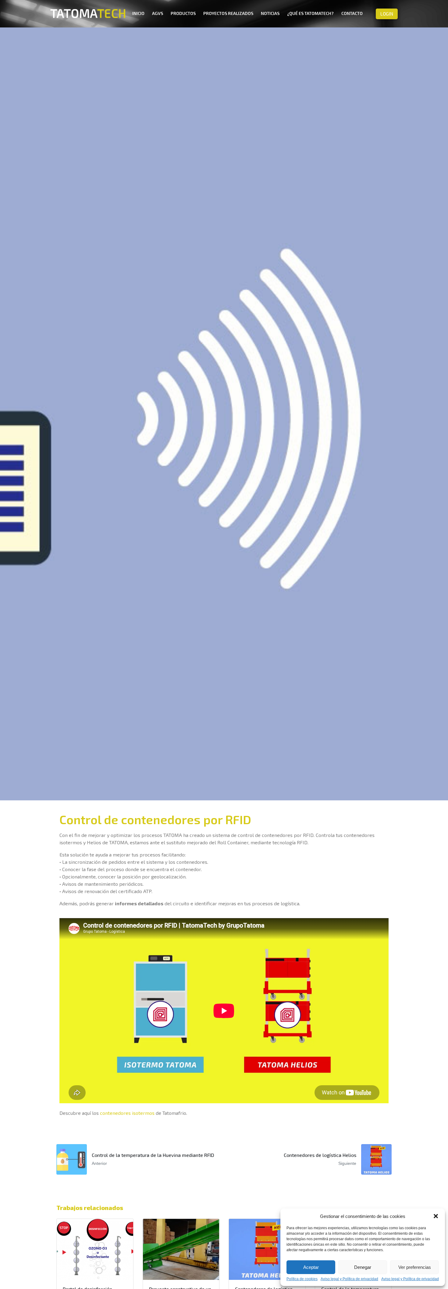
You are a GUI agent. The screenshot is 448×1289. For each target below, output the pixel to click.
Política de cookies (302, 1279)
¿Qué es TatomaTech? (310, 13)
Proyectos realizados (228, 13)
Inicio (138, 13)
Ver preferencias (414, 1267)
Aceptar (311, 1267)
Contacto (352, 13)
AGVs (157, 13)
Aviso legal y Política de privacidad (349, 1279)
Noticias (270, 13)
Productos (183, 13)
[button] (436, 1216)
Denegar (362, 1267)
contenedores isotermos (127, 1113)
